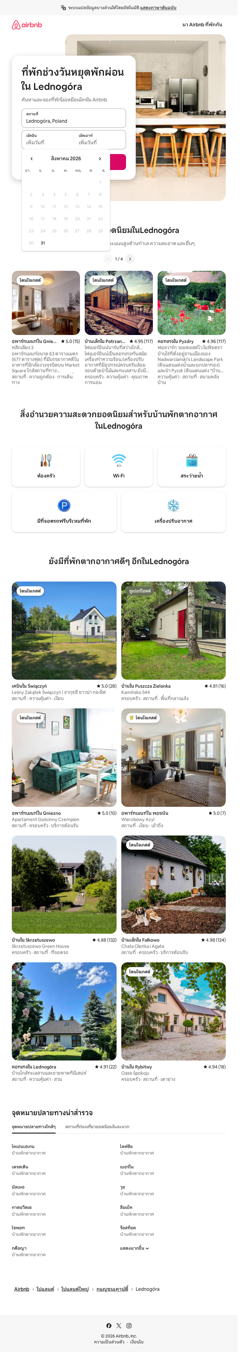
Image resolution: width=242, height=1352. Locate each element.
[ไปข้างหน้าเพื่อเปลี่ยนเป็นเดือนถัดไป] (100, 159)
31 (43, 243)
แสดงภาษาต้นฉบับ (158, 7)
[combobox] (73, 121)
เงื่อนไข (136, 1342)
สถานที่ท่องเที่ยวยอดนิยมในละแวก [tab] (97, 1126)
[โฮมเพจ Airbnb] (27, 24)
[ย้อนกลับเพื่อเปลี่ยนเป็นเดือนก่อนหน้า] (32, 159)
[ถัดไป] (130, 259)
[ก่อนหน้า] (108, 259)
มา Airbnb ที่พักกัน (202, 25)
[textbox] (47, 142)
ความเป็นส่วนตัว (109, 1342)
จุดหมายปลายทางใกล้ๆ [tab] (34, 1126)
